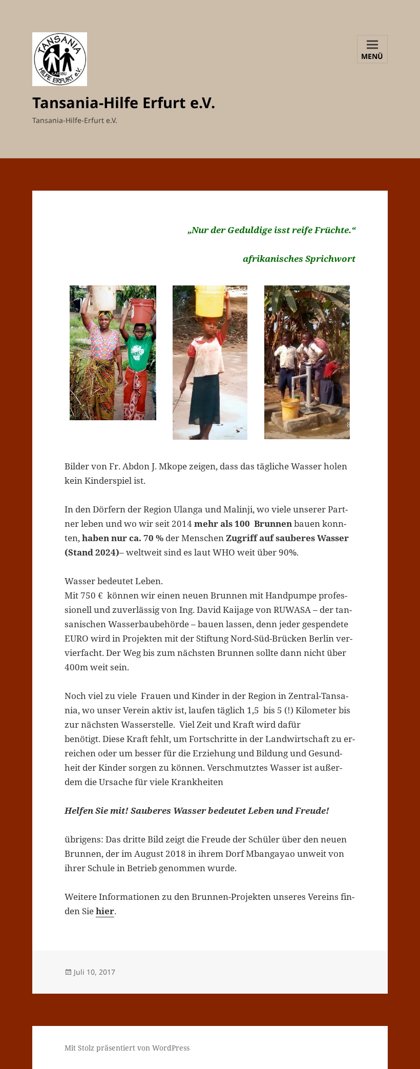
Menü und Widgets (373, 57)
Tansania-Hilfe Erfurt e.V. (123, 102)
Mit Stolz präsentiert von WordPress (127, 1048)
